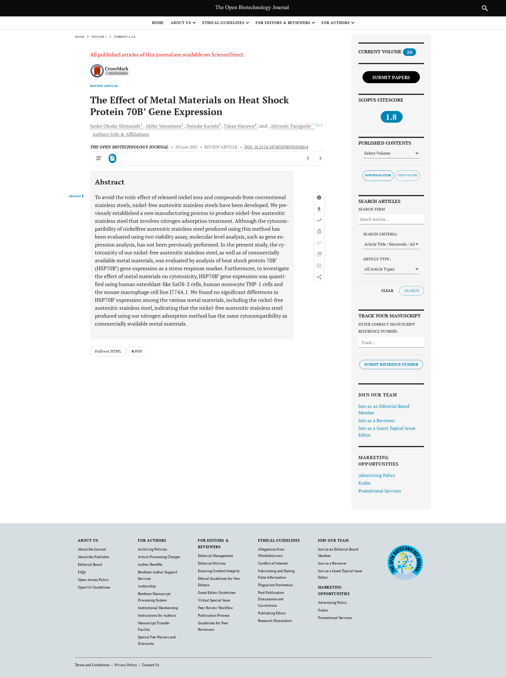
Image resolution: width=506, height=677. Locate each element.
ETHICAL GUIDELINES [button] (223, 22)
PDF (138, 351)
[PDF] (113, 158)
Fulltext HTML (108, 351)
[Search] (485, 8)
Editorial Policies (211, 563)
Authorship (147, 586)
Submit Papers (391, 77)
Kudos (364, 483)
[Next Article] (320, 158)
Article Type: (377, 259)
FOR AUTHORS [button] (336, 22)
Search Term (371, 209)
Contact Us (150, 665)
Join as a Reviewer (376, 420)
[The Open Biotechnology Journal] (405, 562)
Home (158, 22)
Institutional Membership (158, 608)
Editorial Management (215, 555)
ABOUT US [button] (181, 22)
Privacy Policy (125, 665)
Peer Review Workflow (215, 608)
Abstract (75, 196)
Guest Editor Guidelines (216, 592)
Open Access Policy (93, 579)
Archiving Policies (152, 549)
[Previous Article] (308, 158)
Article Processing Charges (159, 557)
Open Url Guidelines (94, 587)
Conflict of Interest (273, 563)
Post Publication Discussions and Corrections (271, 599)
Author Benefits (150, 564)
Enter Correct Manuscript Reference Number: (386, 328)
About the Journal (92, 549)
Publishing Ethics (272, 613)
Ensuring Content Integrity (219, 571)
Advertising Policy (376, 475)
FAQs (82, 572)
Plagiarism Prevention (275, 585)
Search (411, 290)
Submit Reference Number (391, 364)
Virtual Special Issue (214, 600)
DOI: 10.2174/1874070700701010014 (276, 147)
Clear (387, 290)
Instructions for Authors (157, 615)
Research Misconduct (275, 620)
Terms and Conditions (92, 665)
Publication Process (213, 615)
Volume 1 (99, 37)
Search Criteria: (380, 234)
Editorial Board (90, 564)
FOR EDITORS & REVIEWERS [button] (283, 22)
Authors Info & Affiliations (121, 134)
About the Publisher (94, 557)
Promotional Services (379, 491)
